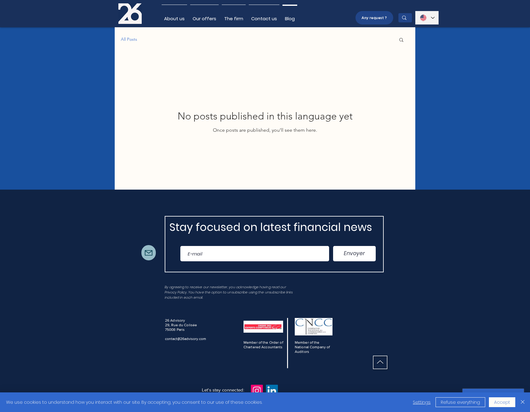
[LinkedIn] (272, 391)
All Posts (129, 39)
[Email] (148, 252)
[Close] (522, 402)
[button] (401, 40)
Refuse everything (460, 402)
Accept (502, 402)
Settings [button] (422, 402)
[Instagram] (257, 391)
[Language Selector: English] (427, 18)
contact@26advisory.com (185, 339)
